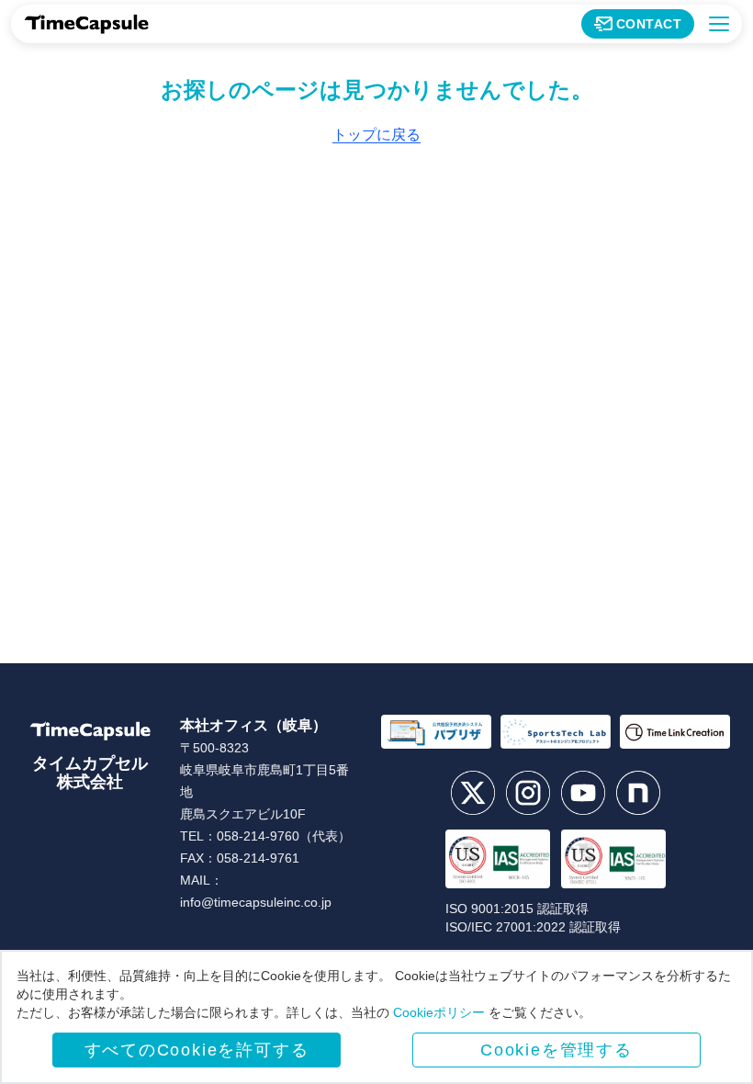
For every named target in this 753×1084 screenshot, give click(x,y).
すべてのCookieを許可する (196, 1050)
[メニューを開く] (719, 23)
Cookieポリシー (439, 1012)
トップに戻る (376, 134)
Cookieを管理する (556, 1050)
